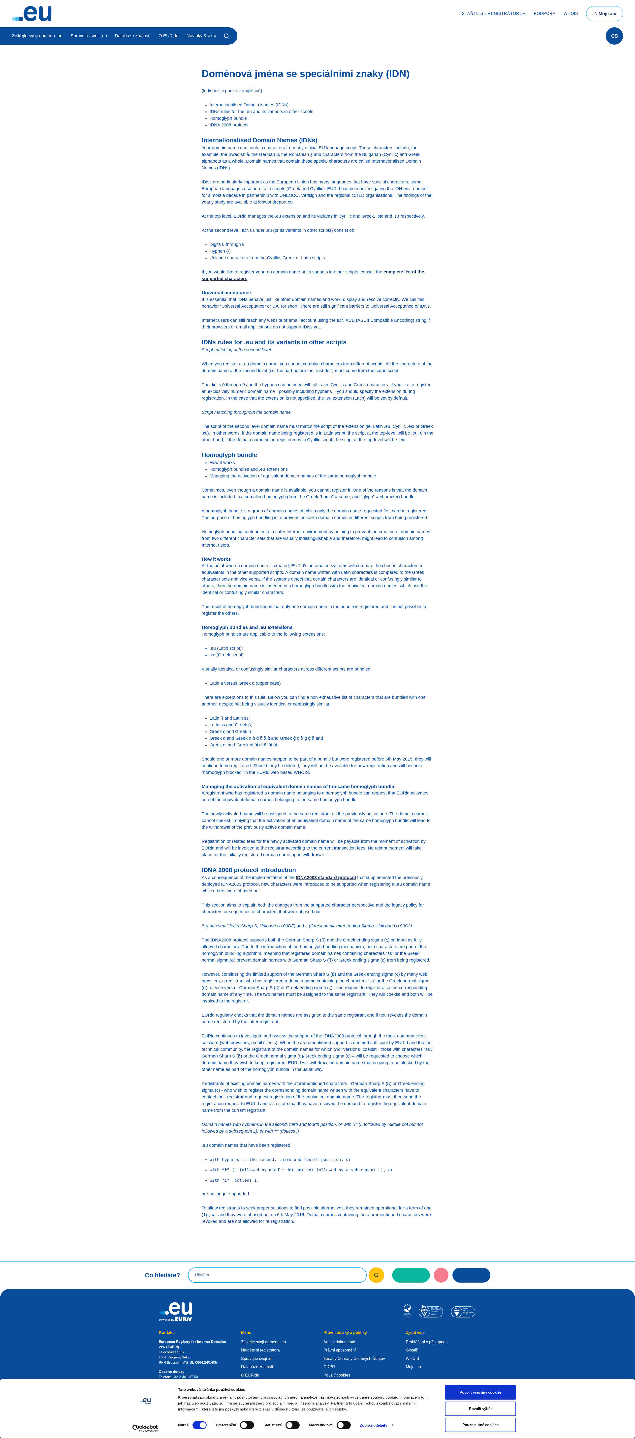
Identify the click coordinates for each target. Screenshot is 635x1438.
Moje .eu (607, 13)
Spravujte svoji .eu (88, 35)
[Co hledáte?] (376, 1275)
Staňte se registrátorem (494, 13)
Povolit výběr (480, 1409)
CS (614, 36)
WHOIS (571, 13)
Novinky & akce (202, 35)
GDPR (329, 1367)
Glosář (411, 1350)
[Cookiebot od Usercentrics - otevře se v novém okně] (145, 1428)
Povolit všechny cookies (481, 1392)
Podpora (545, 13)
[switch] (247, 1425)
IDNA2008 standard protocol (326, 877)
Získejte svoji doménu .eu (37, 35)
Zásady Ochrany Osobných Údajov (354, 1358)
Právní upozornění (339, 1350)
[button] (227, 36)
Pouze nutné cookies (480, 1425)
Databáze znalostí (133, 35)
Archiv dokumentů (339, 1342)
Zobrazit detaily (373, 1425)
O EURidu (169, 35)
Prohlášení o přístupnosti (427, 1342)
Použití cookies (336, 1375)
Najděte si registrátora (260, 1350)
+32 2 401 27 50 (185, 1377)
